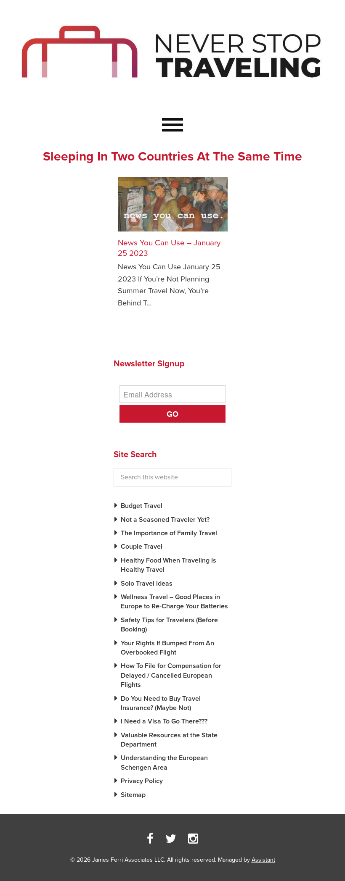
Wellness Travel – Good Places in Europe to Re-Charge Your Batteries (174, 601)
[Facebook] (150, 839)
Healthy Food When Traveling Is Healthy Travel (168, 565)
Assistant (263, 859)
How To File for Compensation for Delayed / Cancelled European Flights (171, 675)
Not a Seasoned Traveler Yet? (165, 519)
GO (172, 413)
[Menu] (172, 125)
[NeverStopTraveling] (172, 98)
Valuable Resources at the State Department (169, 740)
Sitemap (133, 795)
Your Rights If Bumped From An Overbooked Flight (167, 648)
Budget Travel (141, 506)
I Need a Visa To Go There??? (164, 721)
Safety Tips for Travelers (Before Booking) (169, 625)
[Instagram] (193, 839)
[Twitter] (170, 839)
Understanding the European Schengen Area (164, 762)
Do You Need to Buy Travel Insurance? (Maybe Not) (161, 703)
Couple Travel (141, 546)
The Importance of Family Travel (169, 533)
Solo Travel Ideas (146, 583)
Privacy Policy (142, 781)
